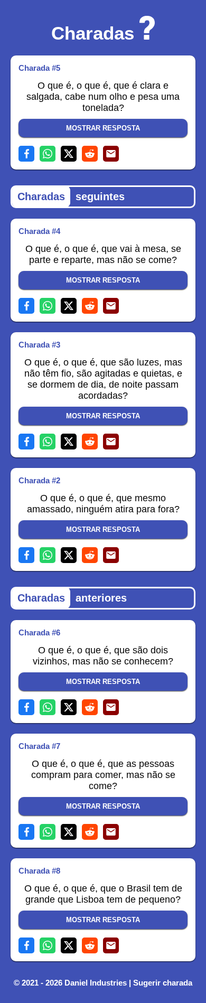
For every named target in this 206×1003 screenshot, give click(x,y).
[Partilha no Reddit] (90, 154)
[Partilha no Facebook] (26, 154)
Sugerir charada (162, 982)
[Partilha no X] (69, 154)
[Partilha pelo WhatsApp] (47, 154)
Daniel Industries (95, 982)
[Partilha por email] (111, 154)
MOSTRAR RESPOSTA (103, 128)
